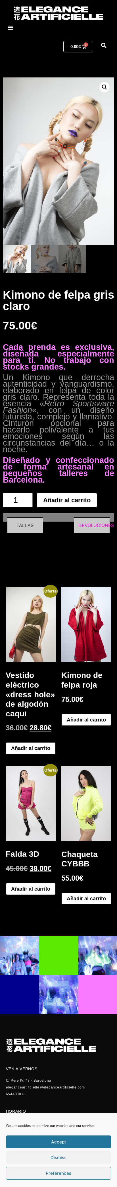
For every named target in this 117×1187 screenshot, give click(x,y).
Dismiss (58, 1157)
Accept (58, 1142)
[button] (10, 27)
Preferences (58, 1173)
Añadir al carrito (67, 500)
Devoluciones (96, 525)
